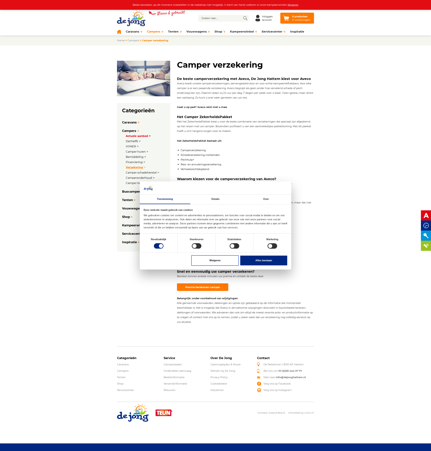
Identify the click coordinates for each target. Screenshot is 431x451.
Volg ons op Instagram (277, 390)
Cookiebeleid (218, 383)
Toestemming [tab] (165, 199)
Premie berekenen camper (202, 287)
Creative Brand (276, 412)
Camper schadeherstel (141, 172)
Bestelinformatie (174, 377)
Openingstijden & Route (225, 364)
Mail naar (284, 377)
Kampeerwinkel (242, 31)
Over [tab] (266, 199)
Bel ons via (282, 370)
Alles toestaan (263, 260)
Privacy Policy (219, 377)
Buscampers (132, 191)
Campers (153, 31)
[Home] (120, 31)
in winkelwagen (301, 18)
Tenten (173, 31)
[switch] (196, 246)
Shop (218, 31)
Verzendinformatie (175, 383)
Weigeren (215, 260)
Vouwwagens (196, 31)
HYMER (131, 146)
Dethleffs (132, 141)
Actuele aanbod (137, 136)
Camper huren (136, 151)
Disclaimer (217, 390)
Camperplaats (172, 364)
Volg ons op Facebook (277, 383)
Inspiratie (297, 31)
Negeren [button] (293, 4)
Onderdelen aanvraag (177, 370)
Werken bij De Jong (222, 370)
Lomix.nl (309, 412)
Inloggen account (267, 18)
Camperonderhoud (139, 177)
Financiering (134, 162)
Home (121, 40)
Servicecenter (272, 31)
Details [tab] (215, 199)
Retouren (169, 390)
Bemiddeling (134, 157)
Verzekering (134, 167)
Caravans (132, 31)
